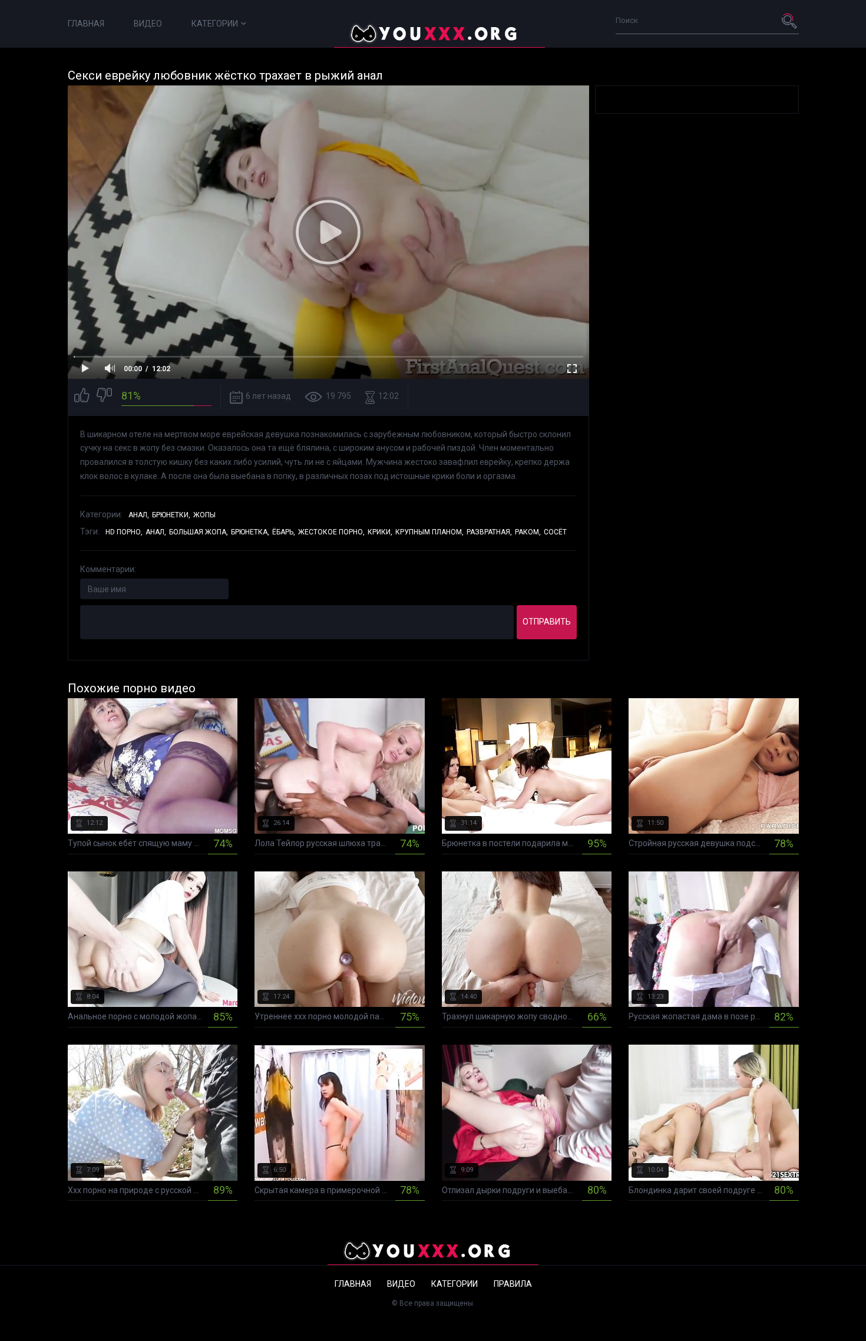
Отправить (547, 621)
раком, (528, 532)
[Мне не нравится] (104, 397)
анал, (156, 532)
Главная (86, 23)
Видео (148, 23)
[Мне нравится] (82, 397)
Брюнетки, (171, 515)
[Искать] (790, 21)
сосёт (555, 532)
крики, (380, 532)
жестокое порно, (331, 532)
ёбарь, (283, 532)
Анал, (138, 515)
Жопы (204, 515)
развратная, (489, 532)
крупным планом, (429, 532)
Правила (513, 1284)
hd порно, (124, 532)
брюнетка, (250, 532)
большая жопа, (198, 532)
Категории (214, 23)
